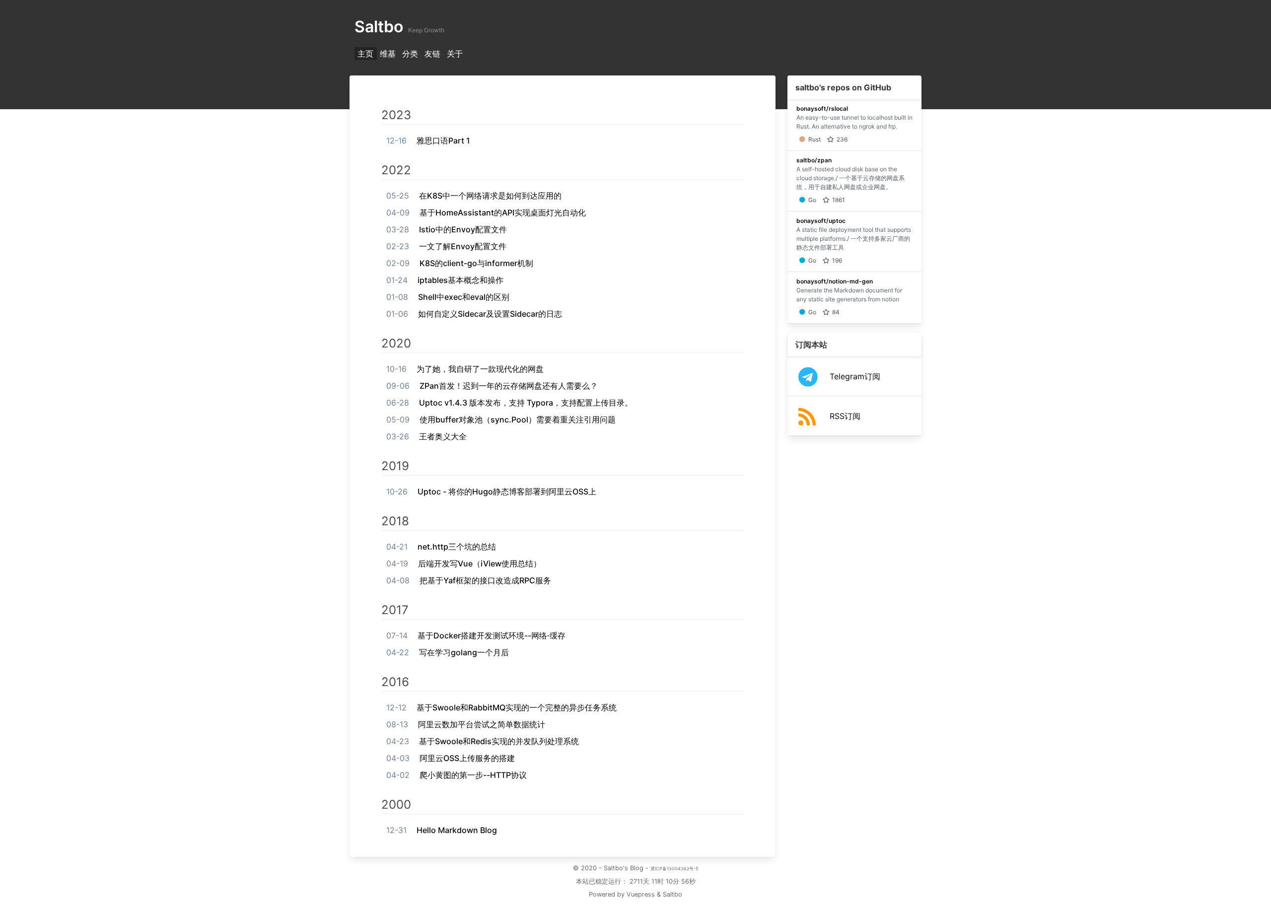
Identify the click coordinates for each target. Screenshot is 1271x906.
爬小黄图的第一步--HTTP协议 (473, 775)
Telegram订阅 (855, 376)
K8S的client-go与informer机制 (476, 263)
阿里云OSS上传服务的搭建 (467, 758)
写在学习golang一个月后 (464, 652)
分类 (410, 54)
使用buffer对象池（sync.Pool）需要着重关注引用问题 (518, 419)
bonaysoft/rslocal (822, 108)
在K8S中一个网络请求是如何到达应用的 (490, 196)
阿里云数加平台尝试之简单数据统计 (481, 724)
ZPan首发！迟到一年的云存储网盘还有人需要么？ (509, 386)
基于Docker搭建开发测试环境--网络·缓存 (491, 635)
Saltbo (672, 894)
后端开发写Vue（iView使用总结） (479, 563)
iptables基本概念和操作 (460, 280)
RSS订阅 (845, 416)
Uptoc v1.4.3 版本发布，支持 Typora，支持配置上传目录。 (526, 403)
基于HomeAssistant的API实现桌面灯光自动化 (503, 212)
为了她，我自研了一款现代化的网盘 (480, 369)
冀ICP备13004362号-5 (674, 868)
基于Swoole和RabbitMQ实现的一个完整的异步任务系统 (517, 707)
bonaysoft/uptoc (821, 220)
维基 (388, 54)
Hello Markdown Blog (457, 830)
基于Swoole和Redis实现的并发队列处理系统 (499, 741)
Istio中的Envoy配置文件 (463, 229)
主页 (365, 54)
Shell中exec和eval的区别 (463, 297)
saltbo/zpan (814, 160)
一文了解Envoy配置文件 (462, 246)
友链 (432, 54)
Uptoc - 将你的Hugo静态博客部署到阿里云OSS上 (507, 491)
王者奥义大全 (443, 436)
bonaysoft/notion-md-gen (834, 281)
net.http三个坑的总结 (457, 547)
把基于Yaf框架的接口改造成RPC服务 (485, 580)
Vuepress (641, 894)
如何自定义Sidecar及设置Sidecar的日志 (490, 314)
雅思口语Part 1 (443, 140)
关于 (455, 54)
